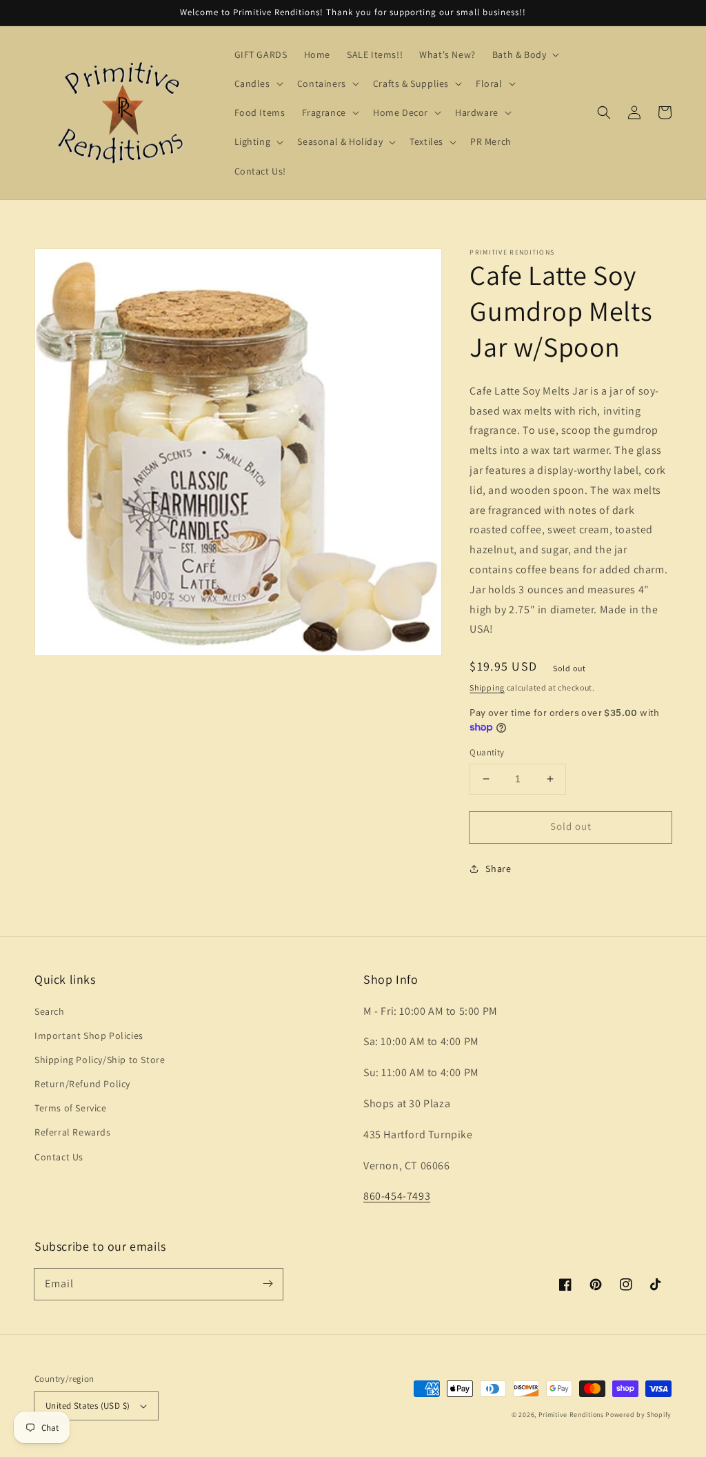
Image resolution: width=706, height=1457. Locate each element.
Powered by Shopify (638, 1414)
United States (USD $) (88, 1405)
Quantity (487, 752)
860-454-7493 (396, 1196)
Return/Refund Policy (82, 1084)
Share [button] (498, 868)
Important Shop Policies (88, 1035)
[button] (604, 112)
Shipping (487, 687)
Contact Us (58, 1157)
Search (49, 1011)
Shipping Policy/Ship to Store (99, 1059)
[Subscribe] (267, 1284)
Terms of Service (70, 1108)
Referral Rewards (72, 1132)
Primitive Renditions (571, 1414)
